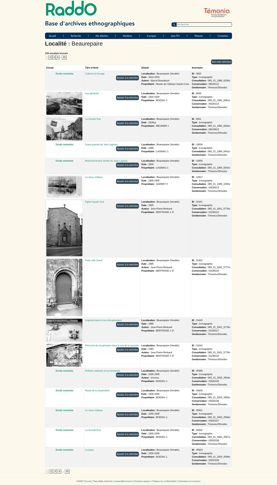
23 (64, 57)
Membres (127, 35)
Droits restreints (64, 73)
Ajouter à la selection (127, 78)
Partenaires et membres (189, 481)
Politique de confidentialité (164, 481)
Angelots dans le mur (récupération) (103, 320)
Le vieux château (94, 177)
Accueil (52, 35)
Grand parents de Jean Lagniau (101, 144)
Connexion (223, 35)
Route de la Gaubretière (97, 390)
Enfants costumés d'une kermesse (102, 371)
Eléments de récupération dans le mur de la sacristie (112, 345)
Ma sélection (102, 35)
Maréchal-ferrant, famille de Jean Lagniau (106, 161)
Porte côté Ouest (93, 260)
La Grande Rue (93, 119)
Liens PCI (175, 35)
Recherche (76, 35)
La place (89, 450)
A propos (151, 35)
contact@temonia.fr (123, 481)
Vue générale (92, 93)
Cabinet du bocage (95, 73)
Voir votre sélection (221, 62)
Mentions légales (142, 481)
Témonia (198, 35)
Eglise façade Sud (94, 202)
